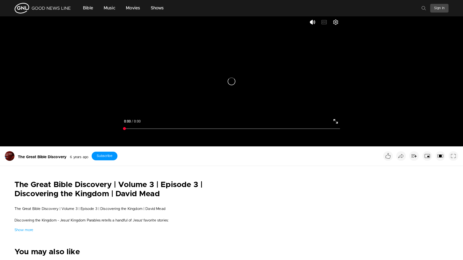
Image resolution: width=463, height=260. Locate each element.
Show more (23, 230)
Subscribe (104, 156)
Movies (133, 8)
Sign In (439, 8)
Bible (88, 8)
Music (109, 8)
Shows (157, 8)
